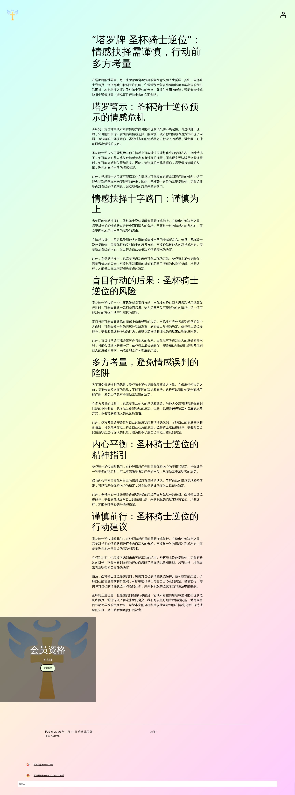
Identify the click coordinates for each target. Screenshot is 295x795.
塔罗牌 (88, 731)
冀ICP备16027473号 (43, 764)
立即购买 (48, 668)
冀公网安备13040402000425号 (49, 775)
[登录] (283, 15)
